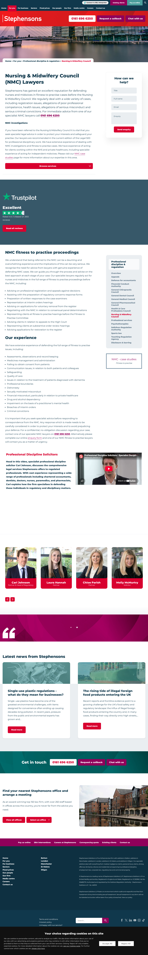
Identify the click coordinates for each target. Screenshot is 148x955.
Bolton (44, 858)
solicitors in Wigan (126, 861)
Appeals (115, 277)
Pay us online (135, 3)
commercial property (122, 870)
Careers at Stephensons (65, 842)
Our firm (67, 8)
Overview (116, 273)
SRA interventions (42, 842)
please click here (38, 948)
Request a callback (110, 18)
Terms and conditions (48, 919)
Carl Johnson (21, 582)
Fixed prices (45, 8)
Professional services (121, 320)
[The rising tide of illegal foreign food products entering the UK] (111, 673)
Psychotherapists (119, 324)
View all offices (14, 820)
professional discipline (129, 867)
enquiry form (35, 438)
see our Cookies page (71, 946)
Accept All (107, 943)
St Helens (45, 867)
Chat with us (135, 18)
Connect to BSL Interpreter (96, 2)
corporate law (96, 870)
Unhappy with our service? (50, 925)
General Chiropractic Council (121, 291)
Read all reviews (14, 228)
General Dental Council (122, 295)
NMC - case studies (124, 361)
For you (12, 8)
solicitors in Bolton (123, 858)
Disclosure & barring (121, 342)
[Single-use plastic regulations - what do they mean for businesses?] (36, 673)
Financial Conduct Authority (120, 285)
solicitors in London (95, 861)
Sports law (116, 333)
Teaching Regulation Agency (121, 338)
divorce (95, 867)
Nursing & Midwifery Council (76, 61)
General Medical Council (123, 299)
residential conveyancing (110, 867)
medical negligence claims (113, 864)
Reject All (126, 943)
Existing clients (118, 3)
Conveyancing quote (89, 842)
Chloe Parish (92, 582)
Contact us (100, 8)
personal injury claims (130, 864)
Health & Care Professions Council (121, 309)
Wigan (44, 870)
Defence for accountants (123, 280)
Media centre (79, 8)
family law (89, 867)
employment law (85, 870)
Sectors (34, 8)
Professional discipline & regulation (41, 61)
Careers (90, 8)
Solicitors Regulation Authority (121, 328)
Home (3, 8)
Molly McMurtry (127, 582)
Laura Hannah (56, 582)
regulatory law (107, 870)
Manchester (46, 864)
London (44, 861)
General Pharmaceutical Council (123, 304)
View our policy (127, 897)
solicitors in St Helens (109, 861)
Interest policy (45, 922)
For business (23, 8)
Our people (57, 8)
